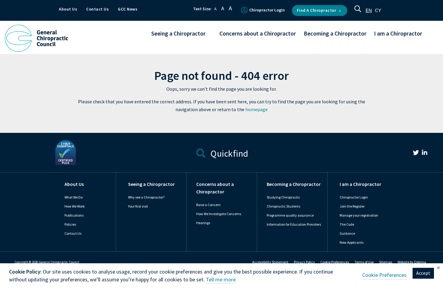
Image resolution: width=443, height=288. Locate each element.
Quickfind (228, 152)
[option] (378, 10)
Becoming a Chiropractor (294, 184)
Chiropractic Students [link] (283, 206)
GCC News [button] (127, 9)
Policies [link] (70, 224)
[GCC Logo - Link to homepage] (36, 38)
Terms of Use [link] (364, 262)
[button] (357, 10)
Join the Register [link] (352, 206)
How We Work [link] (74, 206)
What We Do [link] (73, 197)
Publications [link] (73, 215)
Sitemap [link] (385, 262)
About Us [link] (74, 184)
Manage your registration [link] (359, 215)
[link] (413, 153)
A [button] (215, 9)
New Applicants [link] (351, 242)
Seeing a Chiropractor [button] (178, 33)
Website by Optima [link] (411, 262)
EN (369, 10)
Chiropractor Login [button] (267, 10)
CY (378, 10)
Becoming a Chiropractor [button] (335, 33)
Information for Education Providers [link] (294, 224)
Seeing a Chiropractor (151, 184)
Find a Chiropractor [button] (316, 10)
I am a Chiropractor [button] (398, 33)
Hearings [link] (203, 223)
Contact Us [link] (72, 233)
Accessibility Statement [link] (270, 262)
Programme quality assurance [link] (290, 215)
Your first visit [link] (138, 206)
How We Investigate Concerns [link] (218, 213)
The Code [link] (347, 224)
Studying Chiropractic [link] (283, 197)
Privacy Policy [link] (304, 262)
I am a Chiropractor (360, 184)
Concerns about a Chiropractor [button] (257, 33)
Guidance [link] (347, 233)
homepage (256, 109)
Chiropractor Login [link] (354, 197)
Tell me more (221, 279)
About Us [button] (68, 9)
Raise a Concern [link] (208, 204)
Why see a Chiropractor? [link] (146, 197)
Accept (423, 273)
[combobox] (369, 10)
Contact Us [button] (97, 9)
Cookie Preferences (334, 262)
